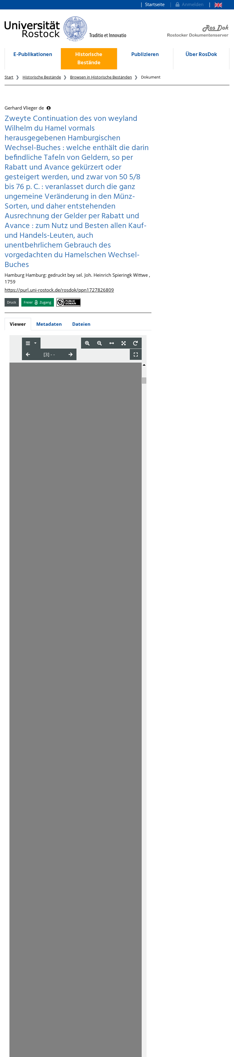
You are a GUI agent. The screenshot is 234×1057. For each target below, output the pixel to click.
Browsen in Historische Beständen (101, 77)
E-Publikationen (32, 54)
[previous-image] (28, 354)
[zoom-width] (111, 343)
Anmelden (191, 4)
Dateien (81, 324)
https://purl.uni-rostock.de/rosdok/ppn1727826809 (59, 290)
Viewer (18, 324)
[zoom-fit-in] (123, 343)
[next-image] (70, 354)
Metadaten (49, 324)
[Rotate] (135, 343)
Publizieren (145, 54)
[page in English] (215, 4)
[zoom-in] (87, 343)
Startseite (155, 4)
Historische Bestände (88, 58)
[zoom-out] (99, 343)
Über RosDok (201, 54)
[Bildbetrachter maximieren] (136, 354)
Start (9, 77)
